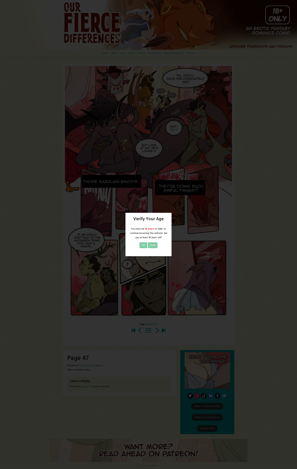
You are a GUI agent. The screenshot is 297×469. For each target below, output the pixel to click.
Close (152, 245)
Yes (143, 245)
